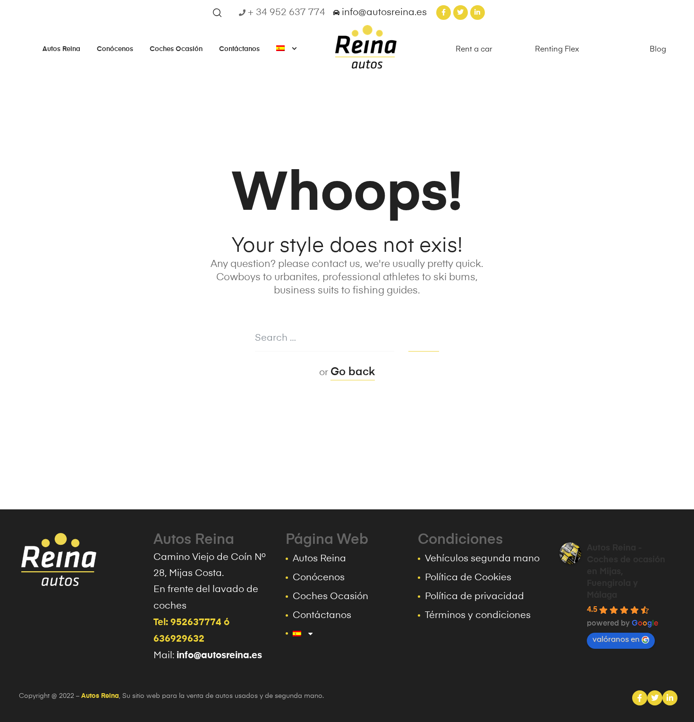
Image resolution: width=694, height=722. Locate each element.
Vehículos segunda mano (482, 559)
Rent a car (474, 49)
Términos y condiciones (478, 615)
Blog (658, 49)
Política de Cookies (468, 578)
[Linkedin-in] (477, 12)
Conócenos (115, 49)
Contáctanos (239, 49)
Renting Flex (557, 49)
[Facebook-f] (443, 12)
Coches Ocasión (176, 49)
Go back (352, 372)
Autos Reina (61, 49)
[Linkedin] (669, 697)
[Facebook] (639, 697)
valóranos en (616, 640)
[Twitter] (460, 12)
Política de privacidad (474, 597)
